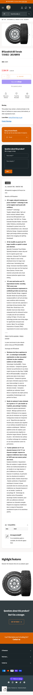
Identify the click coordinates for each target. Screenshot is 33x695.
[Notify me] (27, 137)
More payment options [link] (16, 86)
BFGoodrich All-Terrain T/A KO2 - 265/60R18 (18, 19)
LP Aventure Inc (13, 687)
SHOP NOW (24, 1)
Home (4, 19)
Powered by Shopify (22, 687)
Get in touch (15, 622)
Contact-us (16, 638)
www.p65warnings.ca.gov (15, 117)
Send (7, 171)
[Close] (5, 688)
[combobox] (20, 14)
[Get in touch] (26, 8)
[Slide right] (29, 34)
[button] (3, 8)
